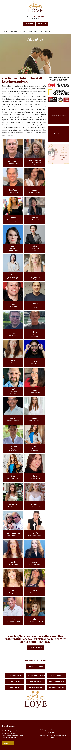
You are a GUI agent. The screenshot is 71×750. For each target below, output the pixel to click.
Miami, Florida (56, 675)
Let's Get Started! (35, 648)
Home (5, 31)
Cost (41, 31)
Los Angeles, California (36, 675)
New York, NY (15, 687)
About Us (47, 31)
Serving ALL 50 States (35, 667)
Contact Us (8, 743)
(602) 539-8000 (37, 16)
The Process (13, 31)
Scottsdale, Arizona (56, 687)
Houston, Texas (35, 681)
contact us (42, 24)
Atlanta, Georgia (14, 681)
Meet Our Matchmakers (59, 115)
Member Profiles (32, 31)
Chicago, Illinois (15, 675)
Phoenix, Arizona (35, 687)
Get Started (29, 24)
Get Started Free (59, 134)
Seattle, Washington (56, 681)
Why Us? (22, 31)
